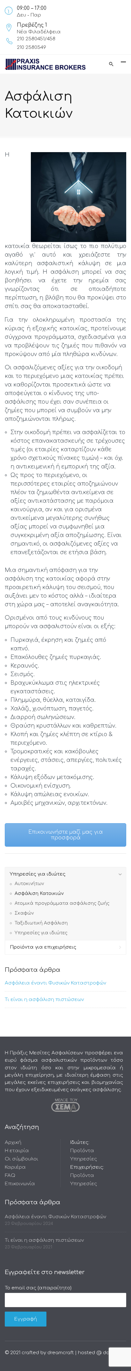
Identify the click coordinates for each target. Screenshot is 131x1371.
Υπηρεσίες (83, 1159)
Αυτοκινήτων (29, 883)
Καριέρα (15, 1167)
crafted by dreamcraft (48, 1352)
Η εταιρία (17, 1150)
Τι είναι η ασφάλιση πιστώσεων (44, 999)
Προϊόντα (82, 1150)
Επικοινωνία (20, 1183)
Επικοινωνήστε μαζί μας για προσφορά (65, 835)
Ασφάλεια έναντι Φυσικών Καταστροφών (55, 983)
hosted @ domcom (101, 1352)
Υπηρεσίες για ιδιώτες (38, 874)
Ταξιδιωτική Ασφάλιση (41, 923)
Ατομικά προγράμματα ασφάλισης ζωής (62, 903)
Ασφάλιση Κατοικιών (39, 893)
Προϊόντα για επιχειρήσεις (43, 947)
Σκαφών (24, 913)
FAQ (10, 1175)
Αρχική (13, 1142)
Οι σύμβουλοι (21, 1159)
